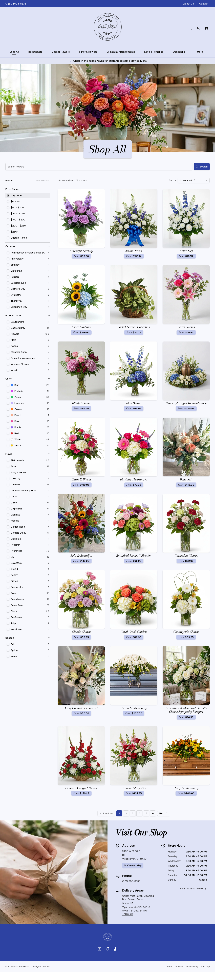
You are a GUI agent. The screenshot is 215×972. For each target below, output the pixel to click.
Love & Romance (153, 51)
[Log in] (198, 28)
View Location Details (192, 888)
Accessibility (192, 966)
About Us (188, 3)
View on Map (134, 865)
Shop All (14, 51)
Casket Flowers (61, 51)
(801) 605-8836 (17, 3)
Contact (203, 3)
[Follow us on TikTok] (116, 949)
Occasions (179, 51)
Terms (169, 966)
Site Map (205, 966)
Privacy (179, 966)
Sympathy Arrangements (121, 51)
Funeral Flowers (88, 51)
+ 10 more (127, 914)
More (200, 51)
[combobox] (194, 180)
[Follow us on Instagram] (99, 949)
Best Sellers (35, 51)
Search (204, 166)
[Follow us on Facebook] (107, 949)
